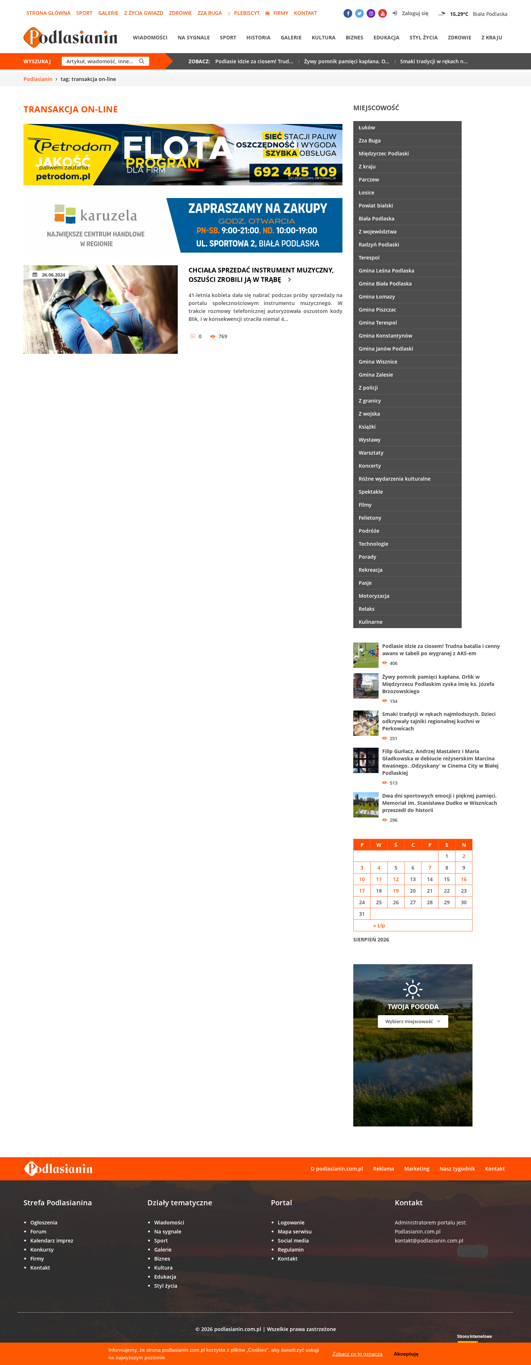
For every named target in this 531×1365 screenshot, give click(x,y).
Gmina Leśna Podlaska (386, 270)
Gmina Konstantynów (385, 335)
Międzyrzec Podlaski (384, 153)
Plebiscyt (247, 12)
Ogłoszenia (43, 1222)
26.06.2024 (53, 274)
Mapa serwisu (295, 1231)
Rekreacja (371, 569)
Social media (293, 1240)
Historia (258, 37)
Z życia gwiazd (143, 12)
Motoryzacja (374, 595)
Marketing (416, 1168)
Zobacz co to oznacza (357, 1354)
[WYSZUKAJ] (141, 61)
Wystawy (370, 439)
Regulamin (291, 1249)
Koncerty (370, 465)
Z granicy (370, 400)
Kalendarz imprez (51, 1240)
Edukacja (387, 37)
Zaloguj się (414, 13)
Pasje (365, 582)
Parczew (369, 179)
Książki (367, 426)
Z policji (368, 387)
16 (464, 879)
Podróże (369, 530)
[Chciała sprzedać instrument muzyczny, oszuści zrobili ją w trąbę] (100, 309)
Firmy (280, 12)
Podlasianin (37, 79)
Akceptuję (406, 1354)
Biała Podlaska (376, 218)
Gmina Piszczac (377, 309)
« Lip (379, 925)
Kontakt (305, 12)
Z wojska (369, 413)
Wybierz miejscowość (409, 1021)
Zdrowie (180, 12)
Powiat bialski (376, 205)
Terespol (369, 257)
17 (362, 890)
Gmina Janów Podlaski (386, 348)
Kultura (324, 37)
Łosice (366, 192)
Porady (367, 556)
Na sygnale (194, 37)
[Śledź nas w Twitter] (359, 13)
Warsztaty (371, 452)
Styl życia (424, 37)
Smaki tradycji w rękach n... (434, 61)
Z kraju (492, 37)
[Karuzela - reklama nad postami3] (182, 224)
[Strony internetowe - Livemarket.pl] (480, 1341)
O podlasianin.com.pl (337, 1168)
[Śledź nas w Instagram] (371, 13)
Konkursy (42, 1249)
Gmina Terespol (378, 322)
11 (379, 879)
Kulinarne (371, 621)
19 (396, 890)
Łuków (367, 127)
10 (362, 879)
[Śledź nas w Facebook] (348, 13)
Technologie (373, 543)
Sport (84, 12)
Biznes (354, 37)
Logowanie (291, 1222)
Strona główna (48, 12)
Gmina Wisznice (378, 361)
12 (396, 879)
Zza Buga (210, 12)
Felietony (370, 517)
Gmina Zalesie (376, 374)
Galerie (108, 12)
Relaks (367, 608)
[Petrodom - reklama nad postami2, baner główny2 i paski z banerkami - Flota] (182, 154)
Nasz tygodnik (457, 1168)
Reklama (383, 1168)
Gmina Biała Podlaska (385, 283)
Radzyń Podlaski (379, 244)
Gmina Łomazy (377, 296)
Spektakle (371, 491)
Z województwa (378, 231)
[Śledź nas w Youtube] (382, 13)
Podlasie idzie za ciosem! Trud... (254, 61)
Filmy (365, 504)
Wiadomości (150, 37)
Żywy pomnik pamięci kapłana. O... (346, 61)
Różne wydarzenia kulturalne (395, 478)
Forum (38, 1231)
